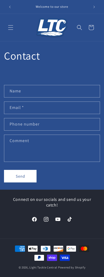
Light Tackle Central (43, 267)
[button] (11, 27)
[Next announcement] (94, 7)
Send (20, 176)
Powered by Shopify (72, 267)
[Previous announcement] (10, 7)
